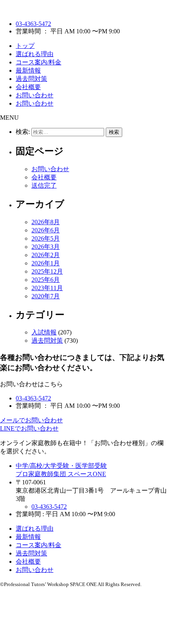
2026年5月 (45, 238)
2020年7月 (45, 296)
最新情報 (28, 70)
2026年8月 (45, 222)
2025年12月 (47, 271)
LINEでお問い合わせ (29, 428)
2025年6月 (45, 279)
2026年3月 (45, 246)
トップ (25, 45)
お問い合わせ (34, 95)
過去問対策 (31, 78)
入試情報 (44, 332)
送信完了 (44, 185)
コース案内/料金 (38, 62)
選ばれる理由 (34, 54)
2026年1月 (45, 263)
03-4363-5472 (33, 23)
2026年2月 (45, 255)
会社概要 (28, 87)
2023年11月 (47, 288)
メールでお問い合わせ (31, 420)
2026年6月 (45, 230)
